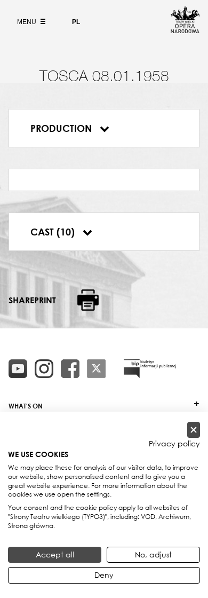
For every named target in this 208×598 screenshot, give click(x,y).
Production (62, 128)
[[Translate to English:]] (150, 368)
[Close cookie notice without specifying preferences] (193, 430)
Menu (27, 22)
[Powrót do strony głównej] (185, 29)
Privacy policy (174, 443)
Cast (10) (53, 232)
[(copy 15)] (18, 368)
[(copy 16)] (44, 368)
